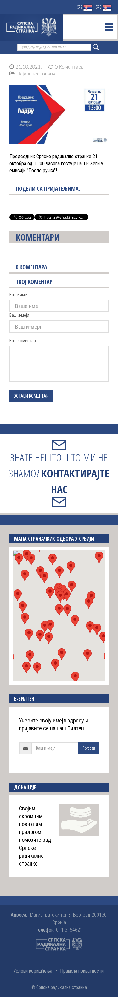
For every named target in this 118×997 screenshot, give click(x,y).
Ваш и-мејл (19, 315)
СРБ (80, 7)
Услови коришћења (32, 971)
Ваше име (18, 294)
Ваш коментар (22, 340)
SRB (99, 7)
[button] (59, 610)
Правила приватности (82, 971)
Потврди (88, 748)
